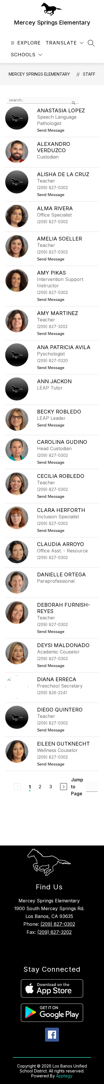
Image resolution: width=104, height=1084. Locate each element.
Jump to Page (77, 786)
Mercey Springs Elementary (39, 74)
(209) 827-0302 (57, 924)
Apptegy (64, 1075)
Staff (89, 74)
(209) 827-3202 (54, 932)
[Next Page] (63, 786)
